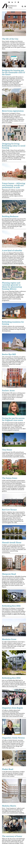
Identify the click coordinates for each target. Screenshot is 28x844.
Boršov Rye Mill (9, 354)
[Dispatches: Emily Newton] (14, 727)
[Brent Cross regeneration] (14, 98)
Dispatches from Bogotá (12, 708)
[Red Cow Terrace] (14, 500)
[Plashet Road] (14, 758)
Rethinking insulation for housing (13, 323)
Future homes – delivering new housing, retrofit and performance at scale (13, 185)
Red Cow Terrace (9, 510)
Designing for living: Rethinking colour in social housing (13, 146)
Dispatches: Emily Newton (13, 738)
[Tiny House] (14, 440)
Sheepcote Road (9, 574)
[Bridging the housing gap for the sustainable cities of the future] (14, 59)
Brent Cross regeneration (13, 111)
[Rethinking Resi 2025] (14, 596)
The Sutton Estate (9, 478)
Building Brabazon (10, 216)
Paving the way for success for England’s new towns (13, 419)
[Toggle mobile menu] (25, 6)
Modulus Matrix (9, 806)
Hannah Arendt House (11, 543)
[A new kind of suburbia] (14, 239)
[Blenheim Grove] (14, 627)
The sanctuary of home (12, 836)
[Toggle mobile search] (22, 6)
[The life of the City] (14, 23)
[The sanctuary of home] (14, 824)
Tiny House (7, 450)
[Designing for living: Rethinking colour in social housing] (14, 133)
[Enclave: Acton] (14, 378)
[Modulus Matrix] (14, 791)
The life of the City (10, 39)
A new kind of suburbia (12, 250)
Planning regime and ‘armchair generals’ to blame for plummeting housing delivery (12, 286)
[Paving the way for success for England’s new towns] (14, 408)
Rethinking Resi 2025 (11, 606)
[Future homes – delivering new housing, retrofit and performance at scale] (14, 171)
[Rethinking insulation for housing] (14, 311)
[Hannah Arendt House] (14, 532)
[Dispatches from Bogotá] (14, 697)
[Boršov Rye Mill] (14, 342)
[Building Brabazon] (14, 206)
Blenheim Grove (9, 639)
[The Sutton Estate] (14, 467)
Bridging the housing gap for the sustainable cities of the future (13, 72)
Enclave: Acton (8, 391)
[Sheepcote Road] (14, 563)
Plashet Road (7, 769)
